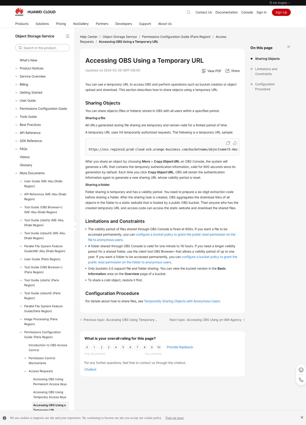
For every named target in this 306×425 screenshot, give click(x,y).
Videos (25, 157)
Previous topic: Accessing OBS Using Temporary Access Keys (121, 320)
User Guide (28, 100)
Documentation (226, 12)
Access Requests (41, 371)
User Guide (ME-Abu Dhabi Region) (43, 183)
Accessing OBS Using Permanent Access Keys (50, 381)
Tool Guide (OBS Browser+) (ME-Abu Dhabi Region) (43, 209)
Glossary (26, 165)
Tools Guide (28, 116)
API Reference (30, 133)
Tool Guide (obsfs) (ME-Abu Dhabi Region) (44, 222)
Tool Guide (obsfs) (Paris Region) (41, 282)
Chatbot (90, 369)
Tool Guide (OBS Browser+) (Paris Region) (43, 269)
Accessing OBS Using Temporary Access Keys (49, 394)
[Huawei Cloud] (35, 12)
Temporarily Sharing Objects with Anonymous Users (182, 301)
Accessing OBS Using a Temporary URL (49, 407)
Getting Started (31, 92)
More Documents (32, 173)
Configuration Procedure (265, 86)
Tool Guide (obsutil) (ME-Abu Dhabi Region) (44, 235)
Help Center (88, 37)
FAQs (23, 149)
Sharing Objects (267, 58)
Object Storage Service (120, 37)
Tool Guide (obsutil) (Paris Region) (42, 295)
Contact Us (204, 12)
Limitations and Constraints (266, 71)
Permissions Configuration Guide (43, 108)
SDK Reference (31, 141)
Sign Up (281, 12)
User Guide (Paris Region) (42, 259)
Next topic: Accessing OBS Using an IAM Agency (205, 320)
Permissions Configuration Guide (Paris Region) (42, 334)
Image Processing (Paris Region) (41, 321)
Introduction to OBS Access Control (48, 347)
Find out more (175, 418)
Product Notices (31, 68)
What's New (28, 60)
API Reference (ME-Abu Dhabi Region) (45, 196)
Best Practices (30, 125)
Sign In (261, 12)
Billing (24, 84)
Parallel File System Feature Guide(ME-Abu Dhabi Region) (44, 248)
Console (247, 12)
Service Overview (32, 76)
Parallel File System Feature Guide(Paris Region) (43, 308)
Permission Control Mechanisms (42, 360)
